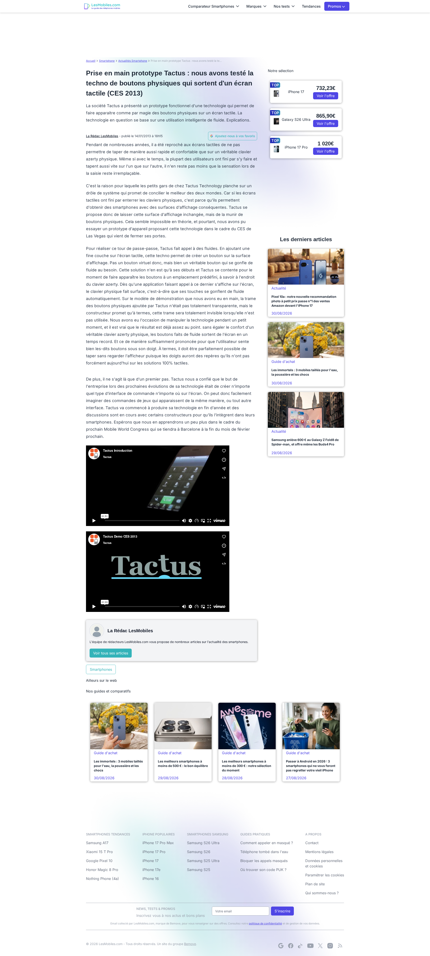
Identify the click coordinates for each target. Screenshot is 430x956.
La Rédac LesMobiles (102, 136)
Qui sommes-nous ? (322, 893)
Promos (335, 6)
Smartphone (107, 60)
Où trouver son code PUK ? (263, 869)
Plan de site (315, 884)
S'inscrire (282, 911)
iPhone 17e (151, 869)
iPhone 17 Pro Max (158, 843)
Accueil (90, 60)
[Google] (281, 946)
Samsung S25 (198, 869)
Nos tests (282, 6)
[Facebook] (291, 946)
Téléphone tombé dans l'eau (264, 852)
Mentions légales (319, 852)
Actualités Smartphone (132, 60)
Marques (254, 6)
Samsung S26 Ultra (203, 843)
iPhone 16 (150, 878)
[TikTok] (301, 946)
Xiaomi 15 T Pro (99, 852)
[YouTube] (310, 946)
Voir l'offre (326, 96)
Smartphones (101, 669)
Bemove (190, 944)
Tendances (311, 6)
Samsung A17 (97, 843)
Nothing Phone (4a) (102, 878)
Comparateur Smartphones (211, 6)
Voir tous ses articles (110, 653)
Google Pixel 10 (99, 860)
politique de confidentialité (265, 923)
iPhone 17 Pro (154, 852)
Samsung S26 (198, 852)
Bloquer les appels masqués (264, 860)
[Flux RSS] (340, 946)
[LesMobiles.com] (102, 6)
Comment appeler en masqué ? (266, 843)
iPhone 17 (150, 860)
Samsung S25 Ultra (203, 860)
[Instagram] (330, 946)
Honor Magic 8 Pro (102, 869)
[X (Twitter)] (320, 946)
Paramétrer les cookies (324, 875)
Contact (311, 843)
